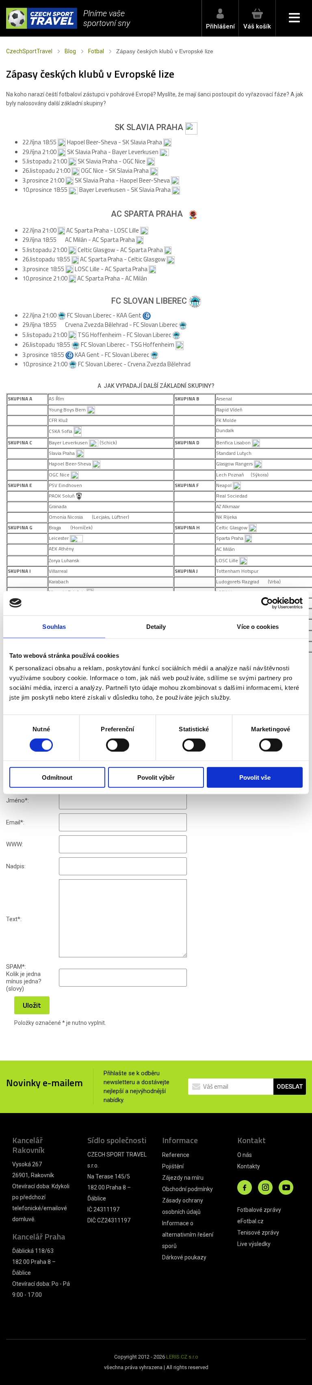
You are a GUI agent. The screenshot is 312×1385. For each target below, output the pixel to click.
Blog (70, 51)
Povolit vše (255, 777)
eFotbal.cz (250, 1221)
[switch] (117, 744)
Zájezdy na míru (183, 1177)
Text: (14, 919)
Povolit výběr (156, 777)
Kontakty (248, 1166)
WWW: (14, 844)
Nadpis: (16, 866)
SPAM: (16, 966)
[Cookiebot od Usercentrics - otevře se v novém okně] (267, 603)
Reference (175, 1155)
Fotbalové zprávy (259, 1210)
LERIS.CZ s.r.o (182, 1357)
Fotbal (96, 51)
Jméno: (17, 800)
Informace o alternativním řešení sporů (187, 1234)
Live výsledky (254, 1244)
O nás (244, 1155)
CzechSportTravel (29, 51)
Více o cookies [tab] (257, 626)
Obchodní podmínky (187, 1189)
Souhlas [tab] (54, 626)
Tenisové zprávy (258, 1232)
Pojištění (173, 1166)
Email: (15, 822)
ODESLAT (290, 1086)
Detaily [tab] (156, 626)
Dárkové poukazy (184, 1257)
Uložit (32, 1005)
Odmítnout (57, 777)
